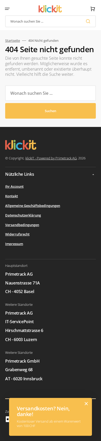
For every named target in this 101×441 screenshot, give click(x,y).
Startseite (12, 40)
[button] (7, 9)
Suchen (50, 110)
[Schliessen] (86, 403)
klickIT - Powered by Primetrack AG (51, 158)
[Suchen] (89, 21)
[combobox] (50, 21)
